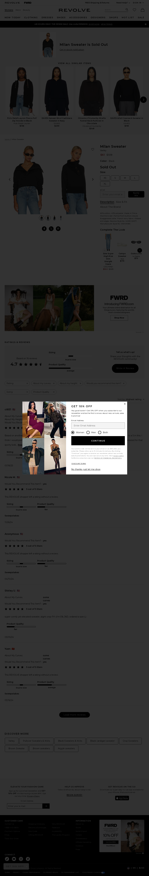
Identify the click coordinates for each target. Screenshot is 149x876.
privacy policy (118, 456)
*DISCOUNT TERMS (78, 464)
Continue (98, 440)
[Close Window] (125, 404)
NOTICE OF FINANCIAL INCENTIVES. (108, 458)
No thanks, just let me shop (85, 469)
